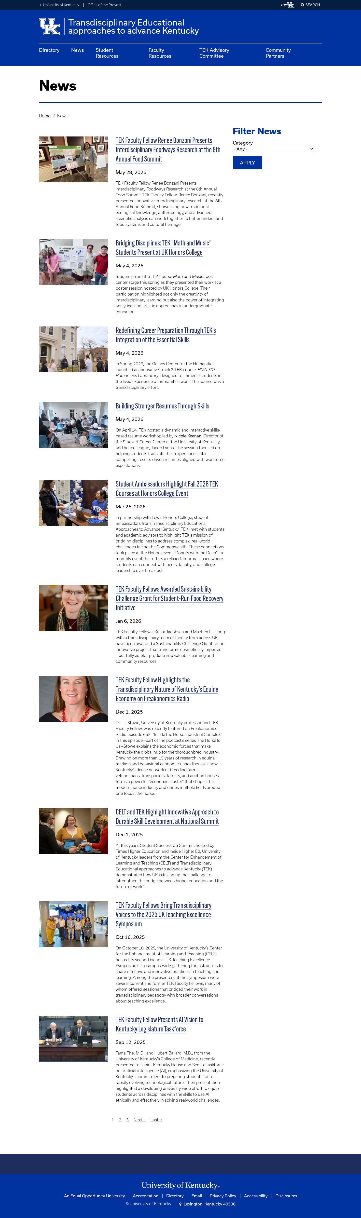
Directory (49, 50)
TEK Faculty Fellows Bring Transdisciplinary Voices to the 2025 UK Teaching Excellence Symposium (163, 915)
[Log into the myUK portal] (288, 5)
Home (44, 116)
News (77, 50)
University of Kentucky (61, 5)
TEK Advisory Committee (214, 53)
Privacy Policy (223, 1195)
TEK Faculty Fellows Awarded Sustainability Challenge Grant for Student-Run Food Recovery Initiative (169, 599)
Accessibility (256, 1195)
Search (312, 5)
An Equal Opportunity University (94, 1195)
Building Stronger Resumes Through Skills (162, 406)
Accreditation (145, 1195)
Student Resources (107, 53)
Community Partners (278, 53)
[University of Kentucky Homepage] (180, 1186)
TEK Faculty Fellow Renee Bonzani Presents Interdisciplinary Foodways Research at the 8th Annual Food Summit (168, 150)
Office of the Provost (104, 5)
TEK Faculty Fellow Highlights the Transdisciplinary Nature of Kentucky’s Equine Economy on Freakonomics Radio (167, 690)
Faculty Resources (160, 53)
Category (243, 143)
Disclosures (286, 1195)
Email (197, 1195)
